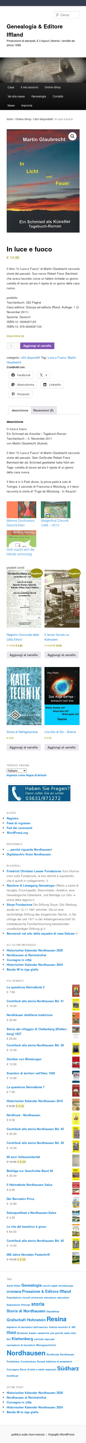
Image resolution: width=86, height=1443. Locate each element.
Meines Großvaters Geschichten (21, 522)
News (11, 105)
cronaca (14, 1291)
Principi (25, 1304)
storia (37, 1304)
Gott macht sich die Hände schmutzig (21, 551)
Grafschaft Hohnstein (26, 1319)
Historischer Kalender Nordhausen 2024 (35, 964)
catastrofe (43, 1333)
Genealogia (31, 1285)
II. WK (72, 1327)
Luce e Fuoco (57, 357)
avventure (37, 1297)
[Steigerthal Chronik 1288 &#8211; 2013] (55, 509)
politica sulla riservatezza (28, 1434)
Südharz (68, 1368)
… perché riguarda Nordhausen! (29, 849)
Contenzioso (28, 1361)
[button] (72, 136)
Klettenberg (22, 1338)
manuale (49, 1339)
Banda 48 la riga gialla (22, 969)
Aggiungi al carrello (37, 345)
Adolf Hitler (13, 1285)
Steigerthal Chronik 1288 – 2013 (55, 522)
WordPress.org (17, 832)
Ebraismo (22, 1333)
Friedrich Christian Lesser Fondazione (34, 871)
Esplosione (13, 1304)
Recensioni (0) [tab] (43, 410)
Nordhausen (26, 1352)
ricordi (26, 1297)
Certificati (12, 1375)
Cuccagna (13, 1369)
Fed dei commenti (19, 828)
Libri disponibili (43, 119)
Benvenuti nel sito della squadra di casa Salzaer (41, 933)
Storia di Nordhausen (26, 1311)
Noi (9, 1339)
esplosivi (50, 1369)
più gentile (56, 1333)
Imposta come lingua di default (26, 775)
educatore (50, 1297)
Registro (13, 818)
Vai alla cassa (16, 96)
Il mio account (29, 87)
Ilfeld (11, 1332)
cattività (39, 1339)
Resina (57, 1318)
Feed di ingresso (19, 823)
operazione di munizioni (21, 1345)
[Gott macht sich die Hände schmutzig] (21, 538)
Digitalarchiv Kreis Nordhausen (29, 854)
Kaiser (32, 1333)
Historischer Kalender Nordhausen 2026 (35, 950)
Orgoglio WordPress (61, 1434)
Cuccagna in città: (19, 960)
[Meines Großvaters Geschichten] (21, 509)
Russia (41, 1361)
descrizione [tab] (20, 410)
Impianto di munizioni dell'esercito (27, 1327)
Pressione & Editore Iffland (46, 1291)
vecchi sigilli (50, 1285)
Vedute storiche (58, 1327)
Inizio (10, 119)
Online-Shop (23, 119)
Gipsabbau (52, 1311)
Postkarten (13, 1361)
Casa (11, 87)
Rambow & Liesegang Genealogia (31, 885)
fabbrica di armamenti (59, 1361)
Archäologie (65, 1285)
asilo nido (70, 1333)
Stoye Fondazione (19, 904)
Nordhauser (67, 1354)
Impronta (26, 105)
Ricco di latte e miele (32, 1369)
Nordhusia (53, 1354)
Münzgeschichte (46, 1345)
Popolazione (14, 1297)
